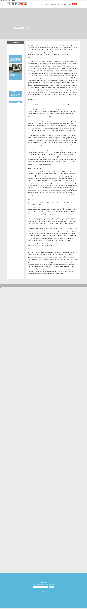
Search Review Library (15, 102)
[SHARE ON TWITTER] (30, 44)
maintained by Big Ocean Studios (74, 606)
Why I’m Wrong (62, 4)
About (69, 4)
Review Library (45, 4)
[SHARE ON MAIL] (36, 44)
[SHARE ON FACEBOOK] (32, 44)
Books (74, 4)
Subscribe (53, 4)
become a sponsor (50, 285)
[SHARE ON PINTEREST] (34, 44)
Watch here (13, 0)
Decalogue (47, 45)
